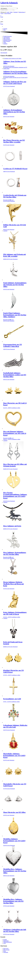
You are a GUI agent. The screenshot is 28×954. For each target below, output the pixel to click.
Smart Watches (7, 13)
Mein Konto (5, 948)
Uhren (2, 13)
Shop (4, 30)
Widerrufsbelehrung (7, 942)
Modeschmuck (22, 12)
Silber (11, 12)
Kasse (4, 951)
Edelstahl (16, 12)
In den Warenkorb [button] (10, 66)
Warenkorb (5, 952)
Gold (8, 12)
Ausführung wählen (16, 407)
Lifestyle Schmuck (9, 2)
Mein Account (6, 949)
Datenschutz (6, 940)
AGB (4, 943)
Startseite (5, 28)
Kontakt (5, 939)
